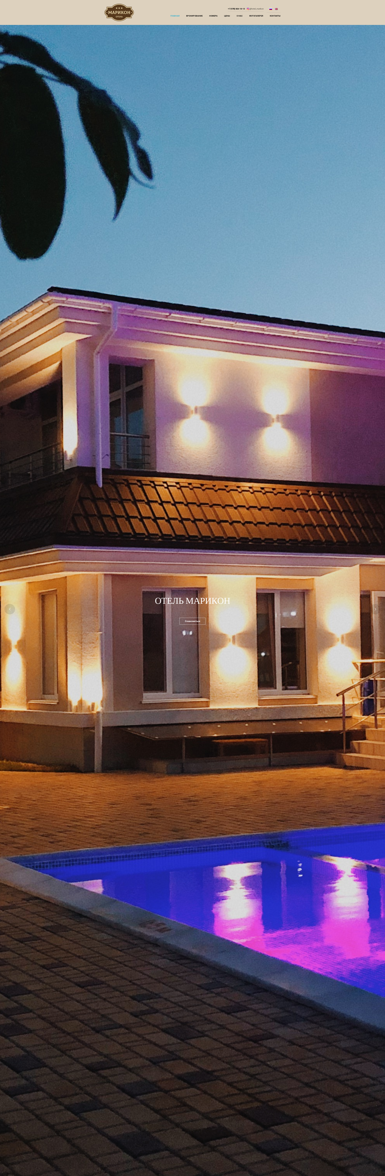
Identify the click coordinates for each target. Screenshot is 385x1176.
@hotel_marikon (256, 9)
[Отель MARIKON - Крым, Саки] (119, 13)
